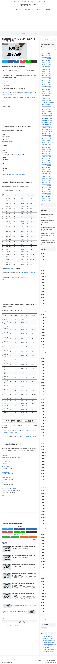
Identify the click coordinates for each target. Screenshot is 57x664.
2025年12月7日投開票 (46, 117)
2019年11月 (43, 490)
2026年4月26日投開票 (46, 80)
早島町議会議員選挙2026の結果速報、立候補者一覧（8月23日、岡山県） (48, 229)
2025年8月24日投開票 (46, 144)
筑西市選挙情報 (9, 268)
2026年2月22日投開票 (46, 97)
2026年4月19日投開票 (46, 82)
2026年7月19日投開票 (46, 62)
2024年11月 (43, 314)
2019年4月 (43, 511)
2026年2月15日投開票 (46, 98)
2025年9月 (43, 285)
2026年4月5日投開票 (46, 86)
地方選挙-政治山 (5, 472)
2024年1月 (43, 344)
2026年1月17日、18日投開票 (48, 107)
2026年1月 (43, 273)
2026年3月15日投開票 (46, 91)
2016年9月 (43, 602)
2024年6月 (43, 329)
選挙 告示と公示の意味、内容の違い (16, 174)
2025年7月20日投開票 (46, 153)
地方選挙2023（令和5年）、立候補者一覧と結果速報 (24, 97)
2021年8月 (43, 429)
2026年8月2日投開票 (46, 58)
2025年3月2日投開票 (46, 187)
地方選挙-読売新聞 (6, 461)
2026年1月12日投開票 (46, 109)
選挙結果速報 (5, 483)
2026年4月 (43, 264)
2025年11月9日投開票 (46, 124)
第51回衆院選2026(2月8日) (48, 102)
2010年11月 (43, 619)
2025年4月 (43, 300)
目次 (35, 660)
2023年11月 (43, 350)
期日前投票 (16, 154)
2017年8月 (43, 570)
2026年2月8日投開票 (46, 100)
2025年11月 (43, 279)
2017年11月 (43, 561)
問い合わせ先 (53, 660)
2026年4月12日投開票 (46, 84)
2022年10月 (43, 388)
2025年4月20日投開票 (46, 175)
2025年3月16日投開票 (46, 184)
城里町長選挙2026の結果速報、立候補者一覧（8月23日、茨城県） (48, 222)
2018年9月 (43, 531)
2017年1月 (43, 590)
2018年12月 (43, 523)
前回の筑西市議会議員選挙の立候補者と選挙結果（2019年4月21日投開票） (49, 646)
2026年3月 (43, 267)
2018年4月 (43, 546)
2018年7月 (43, 537)
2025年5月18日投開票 (46, 169)
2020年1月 (43, 484)
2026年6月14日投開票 (46, 71)
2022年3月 (43, 408)
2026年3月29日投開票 (46, 88)
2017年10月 (43, 564)
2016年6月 (43, 611)
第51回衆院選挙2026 (23, 659)
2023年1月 (43, 379)
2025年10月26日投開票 (47, 127)
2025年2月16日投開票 (46, 191)
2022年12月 (43, 382)
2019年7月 (43, 502)
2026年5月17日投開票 (46, 78)
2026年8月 (43, 253)
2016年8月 (43, 605)
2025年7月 (43, 291)
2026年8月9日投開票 (46, 57)
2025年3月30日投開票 (46, 180)
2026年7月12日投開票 (46, 64)
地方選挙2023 (5, 523)
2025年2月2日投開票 (46, 195)
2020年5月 (43, 473)
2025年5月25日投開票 (46, 167)
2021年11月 (43, 420)
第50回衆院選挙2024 (46, 659)
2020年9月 (43, 461)
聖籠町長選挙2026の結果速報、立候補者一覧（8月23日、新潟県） (48, 235)
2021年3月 (43, 443)
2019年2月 (43, 517)
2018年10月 (43, 529)
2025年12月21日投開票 (47, 113)
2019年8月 (43, 499)
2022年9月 (43, 391)
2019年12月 (43, 487)
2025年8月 (43, 288)
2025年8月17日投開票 (46, 146)
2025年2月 (43, 306)
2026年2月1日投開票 (46, 104)
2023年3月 (43, 373)
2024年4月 (43, 335)
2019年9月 (43, 496)
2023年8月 (43, 358)
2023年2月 (43, 376)
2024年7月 (43, 326)
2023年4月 (43, 370)
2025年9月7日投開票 (46, 140)
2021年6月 (43, 435)
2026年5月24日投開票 (46, 77)
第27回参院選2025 (31, 659)
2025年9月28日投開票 (46, 135)
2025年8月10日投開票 (46, 147)
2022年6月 (43, 399)
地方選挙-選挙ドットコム (7, 477)
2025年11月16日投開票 (47, 122)
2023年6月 (43, 364)
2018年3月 (43, 549)
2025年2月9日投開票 (46, 193)
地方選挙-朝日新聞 (6, 466)
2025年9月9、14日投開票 (47, 138)
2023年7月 (43, 361)
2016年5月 (43, 614)
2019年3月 (43, 514)
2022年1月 (43, 414)
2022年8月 (43, 394)
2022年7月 (43, 396)
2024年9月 (43, 320)
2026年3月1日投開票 (46, 95)
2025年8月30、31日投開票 (48, 142)
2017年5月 (43, 578)
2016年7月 (43, 608)
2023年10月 (43, 352)
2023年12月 (43, 347)
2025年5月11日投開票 (46, 171)
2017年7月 (43, 572)
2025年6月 (43, 294)
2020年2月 (43, 482)
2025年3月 (43, 303)
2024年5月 (43, 332)
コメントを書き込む (19, 622)
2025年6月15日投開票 (46, 162)
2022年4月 (43, 405)
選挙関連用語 (53, 659)
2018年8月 (43, 534)
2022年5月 (43, 402)
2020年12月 (43, 452)
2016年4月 (43, 616)
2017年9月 (43, 567)
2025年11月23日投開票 (47, 120)
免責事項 (39, 660)
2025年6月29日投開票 (46, 158)
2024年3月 (43, 338)
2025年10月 (43, 282)
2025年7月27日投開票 (46, 151)
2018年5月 (43, 543)
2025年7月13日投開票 (46, 155)
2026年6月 (43, 259)
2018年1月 (43, 555)
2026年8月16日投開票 (46, 55)
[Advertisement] (28, 23)
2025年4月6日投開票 (46, 178)
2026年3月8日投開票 (46, 93)
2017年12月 (43, 558)
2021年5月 (43, 438)
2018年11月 (43, 526)
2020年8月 (43, 464)
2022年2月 (43, 411)
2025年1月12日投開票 (46, 200)
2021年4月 (43, 440)
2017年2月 (43, 587)
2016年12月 (43, 593)
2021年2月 (43, 446)
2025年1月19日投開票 (46, 198)
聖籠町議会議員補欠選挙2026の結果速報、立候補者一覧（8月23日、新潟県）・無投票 (48, 242)
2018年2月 (43, 552)
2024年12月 (43, 311)
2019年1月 (43, 520)
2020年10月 (43, 458)
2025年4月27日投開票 (46, 173)
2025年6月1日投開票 (46, 165)
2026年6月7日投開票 (46, 73)
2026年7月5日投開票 (46, 66)
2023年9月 (43, 355)
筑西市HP (11, 141)
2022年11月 (43, 385)
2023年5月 (43, 367)
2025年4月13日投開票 (46, 176)
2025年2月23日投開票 (46, 189)
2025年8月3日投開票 (46, 149)
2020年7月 (43, 467)
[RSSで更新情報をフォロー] (28, 537)
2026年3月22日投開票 (46, 89)
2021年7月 (43, 432)
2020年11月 (43, 455)
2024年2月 (43, 341)
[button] (34, 61)
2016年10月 (43, 599)
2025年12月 (43, 276)
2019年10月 (43, 493)
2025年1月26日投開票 (46, 196)
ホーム (4, 659)
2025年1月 (43, 308)
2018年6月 (43, 540)
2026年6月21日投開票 (46, 69)
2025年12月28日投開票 (47, 111)
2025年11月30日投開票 (47, 118)
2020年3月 (43, 479)
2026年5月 (43, 262)
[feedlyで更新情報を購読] (10, 537)
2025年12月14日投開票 (47, 115)
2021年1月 (43, 449)
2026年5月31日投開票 (46, 75)
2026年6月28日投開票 (46, 68)
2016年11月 (43, 596)
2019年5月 (43, 508)
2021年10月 (43, 423)
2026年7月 (43, 256)
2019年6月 (43, 505)
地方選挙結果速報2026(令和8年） (12, 659)
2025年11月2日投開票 (46, 126)
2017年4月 (43, 581)
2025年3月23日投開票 (46, 182)
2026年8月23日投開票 (46, 53)
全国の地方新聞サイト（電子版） (9, 488)
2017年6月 (43, 575)
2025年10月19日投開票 (47, 129)
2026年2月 (43, 270)
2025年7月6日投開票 (46, 156)
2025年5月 (43, 297)
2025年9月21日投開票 (46, 136)
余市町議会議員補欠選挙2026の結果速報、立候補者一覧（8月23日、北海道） (48, 216)
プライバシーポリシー (46, 660)
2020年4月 (43, 476)
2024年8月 (43, 323)
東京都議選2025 (38, 659)
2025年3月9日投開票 (46, 185)
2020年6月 (43, 470)
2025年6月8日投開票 (46, 164)
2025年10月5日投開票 (46, 133)
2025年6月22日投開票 (46, 160)
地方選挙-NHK (5, 455)
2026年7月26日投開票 (46, 60)
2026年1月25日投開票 (46, 106)
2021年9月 (43, 426)
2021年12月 (43, 417)
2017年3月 (43, 584)
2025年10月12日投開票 (47, 131)
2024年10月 (43, 317)
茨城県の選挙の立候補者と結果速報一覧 (15, 523)
